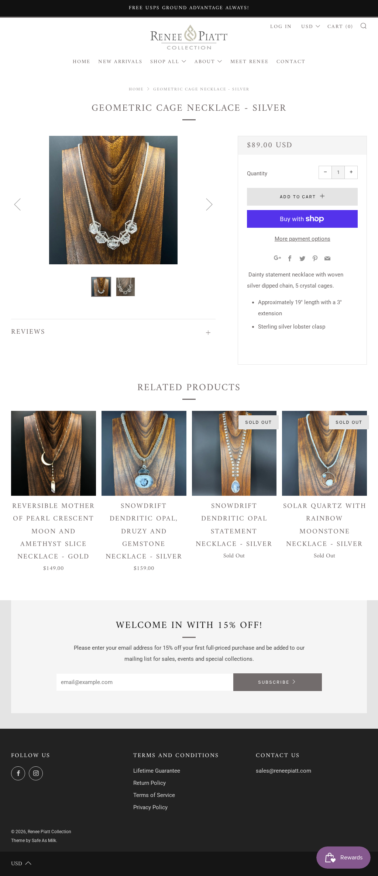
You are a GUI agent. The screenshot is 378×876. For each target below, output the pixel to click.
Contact (291, 61)
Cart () (340, 26)
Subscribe (273, 682)
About (205, 61)
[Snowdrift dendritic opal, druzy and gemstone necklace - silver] (144, 453)
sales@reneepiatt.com (283, 770)
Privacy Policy (150, 807)
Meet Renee (249, 61)
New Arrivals (120, 61)
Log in (281, 26)
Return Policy (149, 783)
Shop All (164, 61)
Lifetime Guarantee (156, 770)
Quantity (257, 173)
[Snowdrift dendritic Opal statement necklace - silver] (234, 453)
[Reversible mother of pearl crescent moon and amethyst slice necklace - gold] (53, 453)
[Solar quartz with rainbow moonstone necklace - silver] (324, 453)
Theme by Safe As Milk (33, 840)
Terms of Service (154, 795)
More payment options (302, 239)
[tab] (101, 287)
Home (81, 61)
